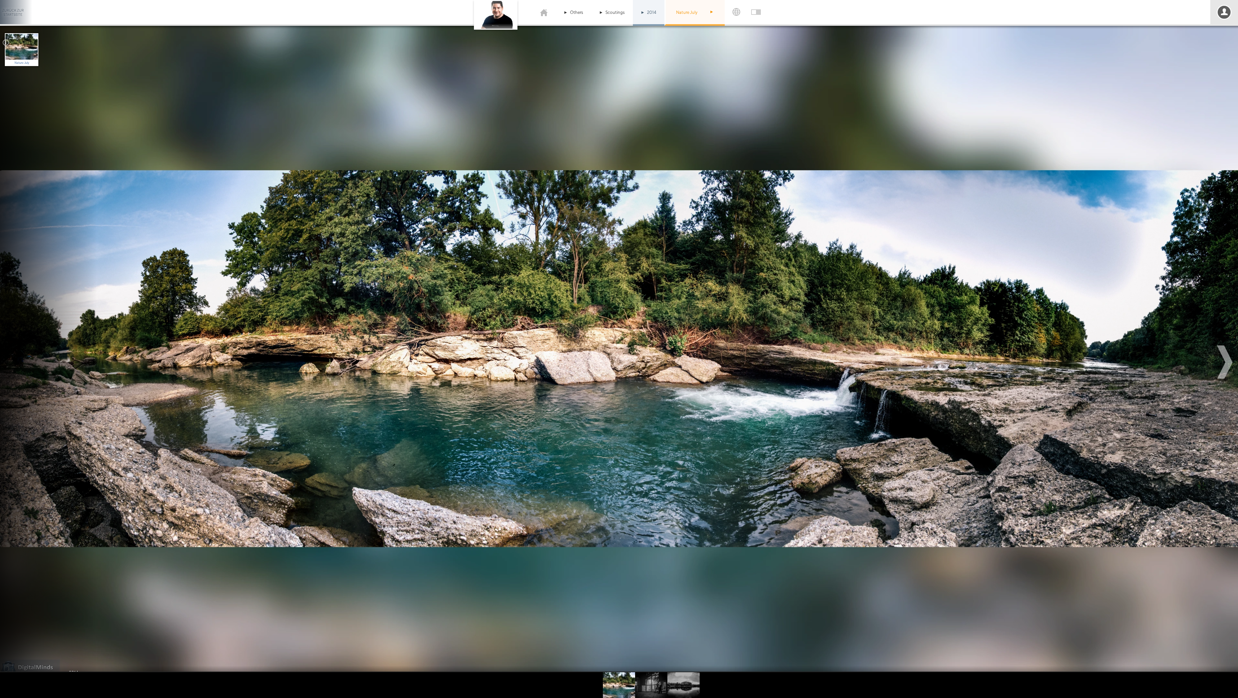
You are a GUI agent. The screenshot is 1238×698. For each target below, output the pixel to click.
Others (576, 12)
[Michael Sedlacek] (544, 12)
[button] (713, 12)
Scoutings (615, 12)
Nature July (686, 12)
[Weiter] (1226, 362)
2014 (651, 12)
